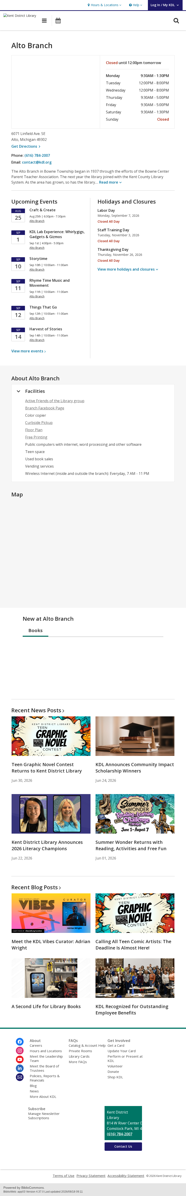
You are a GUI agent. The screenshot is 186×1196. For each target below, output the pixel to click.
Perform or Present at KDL (125, 1058)
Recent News (36, 710)
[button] (104, 5)
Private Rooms (80, 1051)
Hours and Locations (46, 1051)
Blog (33, 1085)
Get (26, 146)
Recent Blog (34, 887)
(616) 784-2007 (37, 155)
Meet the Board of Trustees (44, 1068)
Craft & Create (42, 209)
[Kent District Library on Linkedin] (20, 1068)
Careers (36, 1045)
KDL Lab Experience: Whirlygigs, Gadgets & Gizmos (57, 234)
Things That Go (43, 307)
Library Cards (79, 1056)
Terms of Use (63, 1175)
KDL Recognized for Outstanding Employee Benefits (131, 1009)
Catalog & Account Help (87, 1045)
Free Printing (36, 437)
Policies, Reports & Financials (45, 1078)
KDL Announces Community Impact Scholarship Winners (134, 767)
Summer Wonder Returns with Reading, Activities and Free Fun (130, 845)
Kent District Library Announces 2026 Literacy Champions (47, 845)
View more (27, 351)
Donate (113, 1071)
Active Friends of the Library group (54, 400)
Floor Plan (33, 429)
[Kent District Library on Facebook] (20, 1042)
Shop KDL (115, 1077)
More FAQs (78, 1061)
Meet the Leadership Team (46, 1058)
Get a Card (116, 1045)
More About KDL (43, 1096)
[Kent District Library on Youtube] (20, 1059)
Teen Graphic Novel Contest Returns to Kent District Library (47, 767)
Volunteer (115, 1066)
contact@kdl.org (36, 162)
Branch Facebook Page (44, 408)
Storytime (38, 258)
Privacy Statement (90, 1175)
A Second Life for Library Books (46, 1006)
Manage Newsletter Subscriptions (44, 1115)
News (34, 1091)
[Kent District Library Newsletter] (20, 1077)
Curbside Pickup (39, 422)
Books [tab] (35, 630)
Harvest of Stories (45, 328)
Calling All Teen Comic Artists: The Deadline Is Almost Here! (133, 944)
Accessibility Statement (126, 1175)
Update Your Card (122, 1051)
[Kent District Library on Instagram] (20, 1050)
